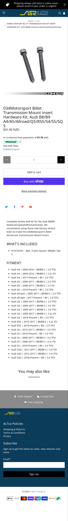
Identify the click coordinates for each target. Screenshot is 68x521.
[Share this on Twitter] (6, 207)
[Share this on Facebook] (14, 207)
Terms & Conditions (14, 432)
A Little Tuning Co (37, 491)
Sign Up (34, 474)
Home (30, 21)
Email (7, 459)
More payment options (34, 191)
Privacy (7, 436)
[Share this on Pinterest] (22, 207)
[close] (64, 4)
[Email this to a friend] (30, 207)
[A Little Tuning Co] (34, 13)
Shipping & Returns (14, 429)
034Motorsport (11, 149)
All (38, 21)
